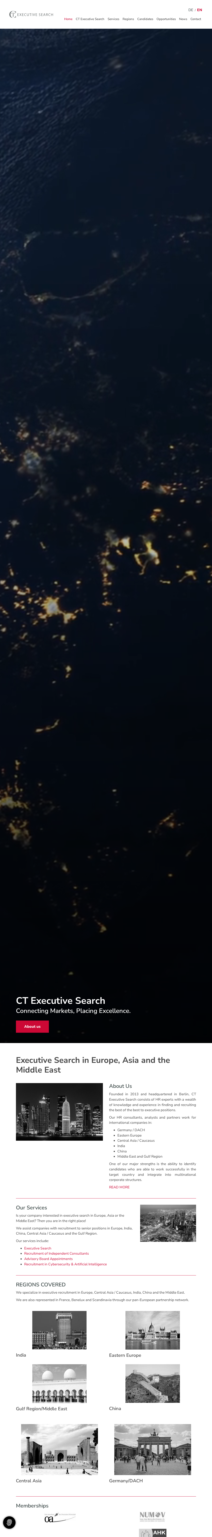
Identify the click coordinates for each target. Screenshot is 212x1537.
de (190, 9)
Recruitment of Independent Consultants (56, 1253)
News (183, 19)
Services (113, 19)
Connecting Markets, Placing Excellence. (73, 1011)
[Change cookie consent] (9, 1522)
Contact (195, 19)
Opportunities (166, 19)
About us (32, 1026)
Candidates (145, 19)
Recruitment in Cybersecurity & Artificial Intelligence (65, 1264)
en (199, 9)
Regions (128, 19)
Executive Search (37, 1248)
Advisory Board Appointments (48, 1258)
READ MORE (119, 1187)
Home (68, 19)
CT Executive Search (90, 19)
